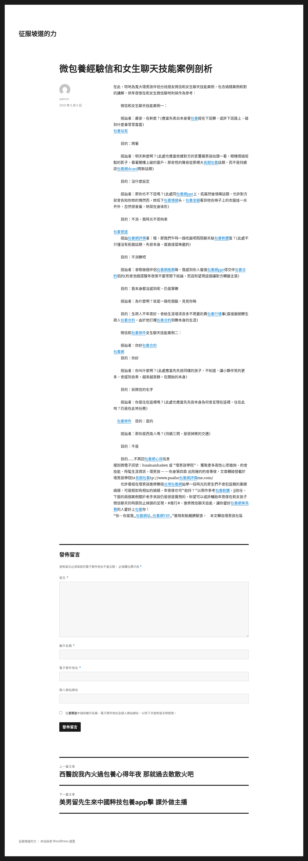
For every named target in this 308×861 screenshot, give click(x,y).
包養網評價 (137, 238)
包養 (194, 118)
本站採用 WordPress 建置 (57, 841)
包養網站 (143, 515)
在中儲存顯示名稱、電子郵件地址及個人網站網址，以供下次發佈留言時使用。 (121, 713)
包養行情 (214, 314)
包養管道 (120, 232)
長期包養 (211, 162)
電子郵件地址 (70, 668)
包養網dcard (127, 168)
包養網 (118, 351)
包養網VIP (161, 515)
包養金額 (193, 200)
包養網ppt (184, 194)
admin (64, 99)
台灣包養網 (173, 484)
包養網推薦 (166, 269)
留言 (64, 578)
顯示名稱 (67, 646)
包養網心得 (154, 459)
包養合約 (128, 320)
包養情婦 (171, 200)
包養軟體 (221, 238)
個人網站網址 (68, 690)
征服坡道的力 (38, 34)
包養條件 (138, 332)
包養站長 (120, 131)
